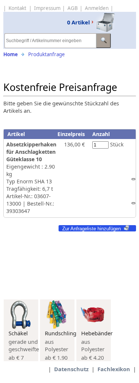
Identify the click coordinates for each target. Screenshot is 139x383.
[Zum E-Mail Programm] (133, 203)
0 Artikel (78, 22)
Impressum (47, 8)
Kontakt (17, 8)
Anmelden (97, 8)
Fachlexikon (113, 369)
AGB (72, 8)
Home (10, 54)
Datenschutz (71, 369)
